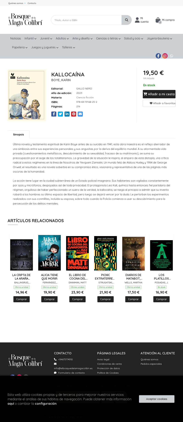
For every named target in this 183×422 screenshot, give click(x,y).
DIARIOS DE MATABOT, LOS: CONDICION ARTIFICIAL (133, 277)
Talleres (67, 47)
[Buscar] (127, 20)
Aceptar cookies (156, 399)
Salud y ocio (132, 38)
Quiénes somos (15, 3)
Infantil (29, 38)
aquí (11, 403)
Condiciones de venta (109, 363)
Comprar (21, 299)
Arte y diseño (81, 38)
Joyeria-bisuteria (158, 38)
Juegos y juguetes (43, 47)
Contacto (32, 3)
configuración (45, 403)
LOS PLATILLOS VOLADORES (161, 277)
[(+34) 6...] (171, 56)
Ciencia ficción (85, 97)
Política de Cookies (107, 372)
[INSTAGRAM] (165, 56)
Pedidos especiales (151, 363)
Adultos (61, 38)
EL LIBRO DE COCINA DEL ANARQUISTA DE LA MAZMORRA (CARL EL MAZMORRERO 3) (77, 277)
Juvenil (45, 38)
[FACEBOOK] (158, 56)
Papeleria (18, 47)
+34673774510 (65, 359)
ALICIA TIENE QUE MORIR (49, 277)
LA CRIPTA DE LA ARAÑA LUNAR (21, 277)
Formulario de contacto (71, 372)
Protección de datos (108, 368)
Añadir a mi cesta (161, 94)
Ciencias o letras (107, 38)
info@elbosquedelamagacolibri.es (73, 368)
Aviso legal (103, 359)
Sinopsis (18, 134)
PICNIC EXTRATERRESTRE (105, 277)
